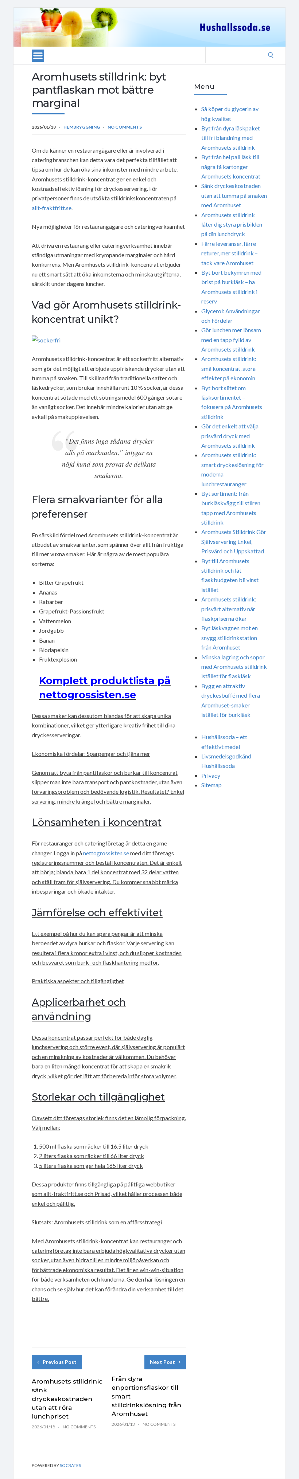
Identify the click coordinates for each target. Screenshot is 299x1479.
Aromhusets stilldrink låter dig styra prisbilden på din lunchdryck (231, 224)
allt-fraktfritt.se (51, 207)
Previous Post (60, 1362)
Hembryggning (81, 127)
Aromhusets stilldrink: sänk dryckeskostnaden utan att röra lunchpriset (67, 1399)
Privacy (210, 775)
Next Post (162, 1362)
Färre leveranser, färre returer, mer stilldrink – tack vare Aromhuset (229, 253)
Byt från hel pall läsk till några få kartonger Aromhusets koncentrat (230, 166)
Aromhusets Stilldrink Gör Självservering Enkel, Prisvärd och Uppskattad (233, 541)
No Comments (125, 127)
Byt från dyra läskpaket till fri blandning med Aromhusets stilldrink (230, 138)
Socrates (70, 1465)
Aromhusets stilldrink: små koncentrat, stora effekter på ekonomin (228, 368)
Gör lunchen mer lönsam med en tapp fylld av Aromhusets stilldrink (231, 339)
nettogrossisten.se (106, 853)
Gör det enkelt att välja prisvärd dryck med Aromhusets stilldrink (230, 436)
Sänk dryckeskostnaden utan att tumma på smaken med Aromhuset (234, 195)
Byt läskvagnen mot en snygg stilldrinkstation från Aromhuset (229, 637)
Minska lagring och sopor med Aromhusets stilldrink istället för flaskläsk (234, 667)
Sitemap (211, 784)
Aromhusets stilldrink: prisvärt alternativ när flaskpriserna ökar (228, 609)
